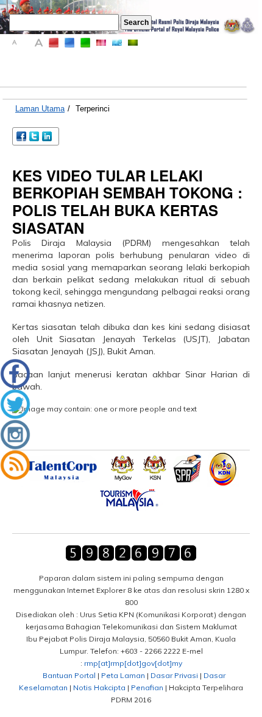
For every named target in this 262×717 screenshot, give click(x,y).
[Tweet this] (35, 135)
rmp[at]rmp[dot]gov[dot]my (133, 663)
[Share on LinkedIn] (48, 135)
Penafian (147, 687)
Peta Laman (123, 675)
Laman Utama (40, 108)
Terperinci (93, 108)
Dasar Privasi (174, 675)
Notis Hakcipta (99, 687)
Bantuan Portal (69, 675)
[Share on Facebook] (22, 135)
